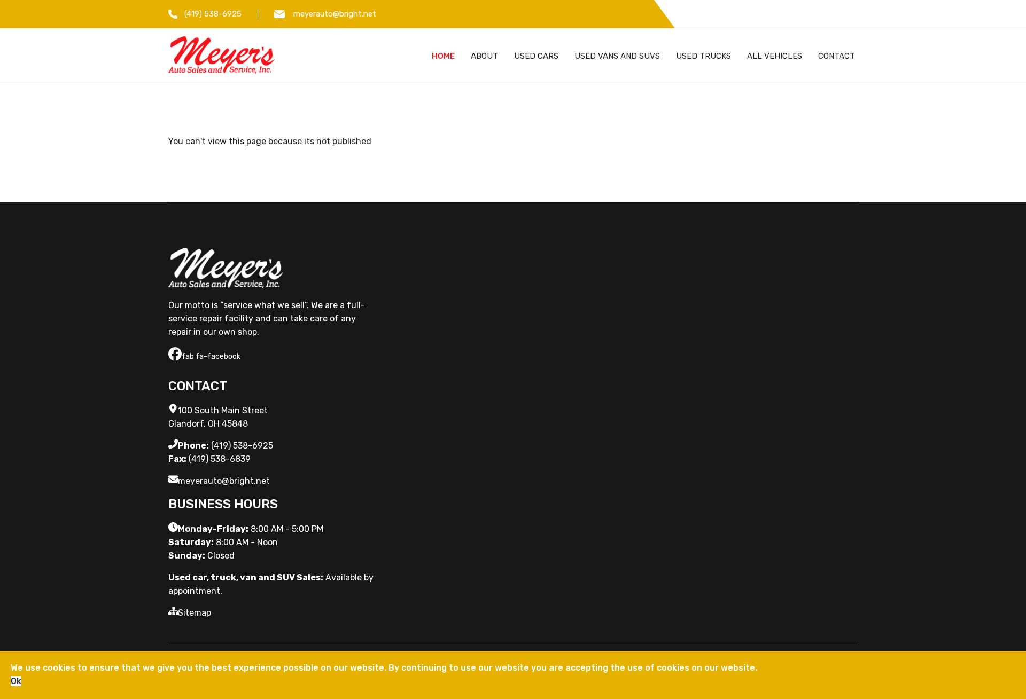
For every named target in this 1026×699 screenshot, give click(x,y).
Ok (16, 681)
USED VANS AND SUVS (617, 56)
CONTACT (836, 56)
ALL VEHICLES (774, 56)
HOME (443, 56)
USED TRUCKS (703, 56)
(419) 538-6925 (213, 14)
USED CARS (536, 56)
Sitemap (194, 613)
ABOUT (484, 56)
